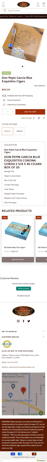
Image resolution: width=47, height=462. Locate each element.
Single (20, 131)
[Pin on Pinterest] (44, 118)
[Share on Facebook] (34, 118)
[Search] (5, 10)
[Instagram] (18, 321)
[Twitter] (28, 321)
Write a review (23, 288)
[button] (3, 4)
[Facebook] (23, 321)
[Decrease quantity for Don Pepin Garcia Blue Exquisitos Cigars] (3, 112)
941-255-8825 (12, 362)
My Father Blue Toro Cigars (14, 247)
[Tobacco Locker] (23, 5)
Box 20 (7, 131)
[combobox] (23, 10)
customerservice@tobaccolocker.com (22, 367)
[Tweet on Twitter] (39, 118)
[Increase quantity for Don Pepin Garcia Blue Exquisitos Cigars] (12, 112)
